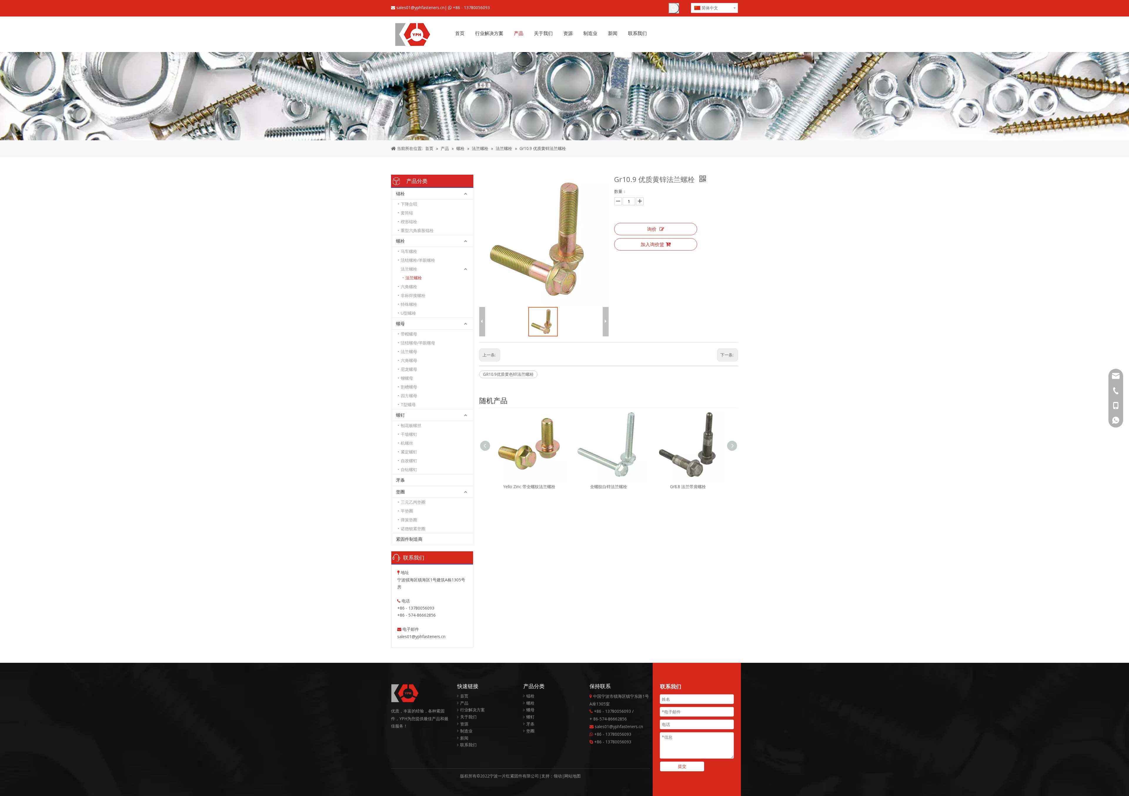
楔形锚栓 (409, 221)
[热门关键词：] (674, 8)
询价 (652, 229)
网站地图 (572, 776)
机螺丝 (407, 443)
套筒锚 (407, 213)
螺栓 (400, 241)
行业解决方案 (472, 709)
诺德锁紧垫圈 (413, 528)
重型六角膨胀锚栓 (417, 230)
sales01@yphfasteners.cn (420, 7)
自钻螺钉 (409, 469)
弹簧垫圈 (409, 520)
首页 (464, 696)
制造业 (466, 731)
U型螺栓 (408, 313)
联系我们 (468, 744)
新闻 (464, 738)
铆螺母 (407, 378)
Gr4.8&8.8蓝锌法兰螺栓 (688, 486)
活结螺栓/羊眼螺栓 (418, 260)
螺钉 (400, 415)
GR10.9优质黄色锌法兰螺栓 (508, 374)
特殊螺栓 (409, 304)
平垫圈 (407, 511)
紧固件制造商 (409, 539)
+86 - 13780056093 (471, 7)
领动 (558, 776)
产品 (464, 703)
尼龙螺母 (409, 369)
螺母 (400, 323)
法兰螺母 (409, 351)
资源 (464, 724)
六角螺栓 (409, 286)
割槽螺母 (409, 387)
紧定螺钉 (409, 452)
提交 (682, 766)
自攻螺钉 (409, 460)
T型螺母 (408, 404)
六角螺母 (409, 360)
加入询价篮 (652, 244)
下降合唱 (409, 204)
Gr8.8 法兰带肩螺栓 (609, 486)
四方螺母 (409, 395)
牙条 (400, 480)
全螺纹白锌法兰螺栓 (529, 486)
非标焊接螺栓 (413, 295)
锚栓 (400, 193)
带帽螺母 (409, 334)
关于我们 (468, 717)
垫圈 (400, 492)
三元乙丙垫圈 (413, 502)
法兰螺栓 (409, 269)
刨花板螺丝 (411, 425)
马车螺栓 (409, 251)
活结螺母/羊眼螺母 (418, 343)
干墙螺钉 (409, 434)
